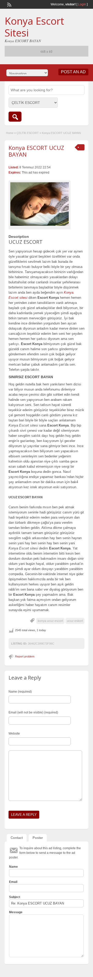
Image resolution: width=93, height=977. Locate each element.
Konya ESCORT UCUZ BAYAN (36, 151)
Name (13, 867)
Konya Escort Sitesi (34, 26)
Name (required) (20, 691)
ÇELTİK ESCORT (28, 132)
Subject (14, 897)
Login (82, 4)
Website (14, 733)
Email (13, 882)
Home (9, 132)
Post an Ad (73, 72)
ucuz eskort (75, 621)
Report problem (24, 656)
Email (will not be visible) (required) (33, 712)
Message (15, 912)
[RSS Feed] (9, 4)
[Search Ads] (15, 117)
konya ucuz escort (50, 621)
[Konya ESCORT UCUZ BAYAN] (39, 204)
